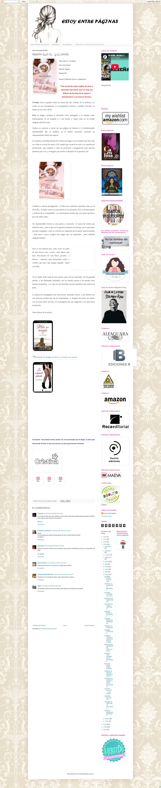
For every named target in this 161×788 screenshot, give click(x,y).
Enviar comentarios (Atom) (49, 628)
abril (106, 572)
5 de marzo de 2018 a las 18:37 (63, 574)
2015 (105, 729)
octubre (107, 555)
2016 (105, 727)
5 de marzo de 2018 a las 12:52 (54, 546)
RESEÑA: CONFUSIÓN (109, 631)
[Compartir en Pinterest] (69, 501)
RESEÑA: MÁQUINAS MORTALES (109, 713)
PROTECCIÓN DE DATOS (40, 44)
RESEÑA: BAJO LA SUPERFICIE (109, 614)
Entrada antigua (89, 625)
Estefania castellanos (44, 530)
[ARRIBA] (160, 787)
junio (106, 566)
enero (107, 721)
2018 (105, 544)
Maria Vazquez (42, 563)
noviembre (108, 551)
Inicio (65, 625)
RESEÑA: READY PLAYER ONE (108, 579)
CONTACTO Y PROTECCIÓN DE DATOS (89, 44)
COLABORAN (67, 44)
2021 (105, 537)
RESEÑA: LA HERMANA (109, 626)
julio (106, 564)
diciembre (108, 546)
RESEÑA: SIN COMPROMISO (109, 600)
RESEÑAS (55, 44)
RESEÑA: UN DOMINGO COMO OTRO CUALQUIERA (109, 682)
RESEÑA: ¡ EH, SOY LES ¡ (108, 697)
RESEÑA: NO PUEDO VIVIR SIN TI (109, 606)
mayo (106, 569)
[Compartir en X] (65, 501)
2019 (105, 542)
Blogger (91, 774)
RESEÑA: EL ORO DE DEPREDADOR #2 (109, 673)
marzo (107, 574)
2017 (105, 724)
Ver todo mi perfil (106, 516)
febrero (107, 718)
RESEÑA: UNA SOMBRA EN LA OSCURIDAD (109, 657)
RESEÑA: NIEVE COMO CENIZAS (108, 666)
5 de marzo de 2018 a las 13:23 (56, 563)
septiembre (108, 557)
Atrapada (40, 513)
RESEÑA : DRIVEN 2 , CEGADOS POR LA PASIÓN (109, 639)
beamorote (41, 546)
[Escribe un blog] (63, 501)
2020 (105, 539)
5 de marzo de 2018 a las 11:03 (53, 513)
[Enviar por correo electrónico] (61, 501)
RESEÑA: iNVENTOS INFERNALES (109, 621)
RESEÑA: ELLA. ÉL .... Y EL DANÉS (108, 691)
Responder (41, 524)
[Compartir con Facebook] (67, 501)
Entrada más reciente (39, 625)
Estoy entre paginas (110, 513)
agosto (107, 561)
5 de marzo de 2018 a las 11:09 (61, 530)
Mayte (39, 586)
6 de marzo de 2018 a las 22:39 (51, 586)
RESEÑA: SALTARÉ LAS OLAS (109, 594)
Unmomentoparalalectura (46, 574)
